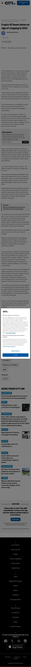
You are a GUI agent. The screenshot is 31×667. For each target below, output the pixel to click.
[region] (15, 333)
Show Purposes (15, 350)
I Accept (15, 355)
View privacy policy (11, 333)
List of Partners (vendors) (9, 346)
